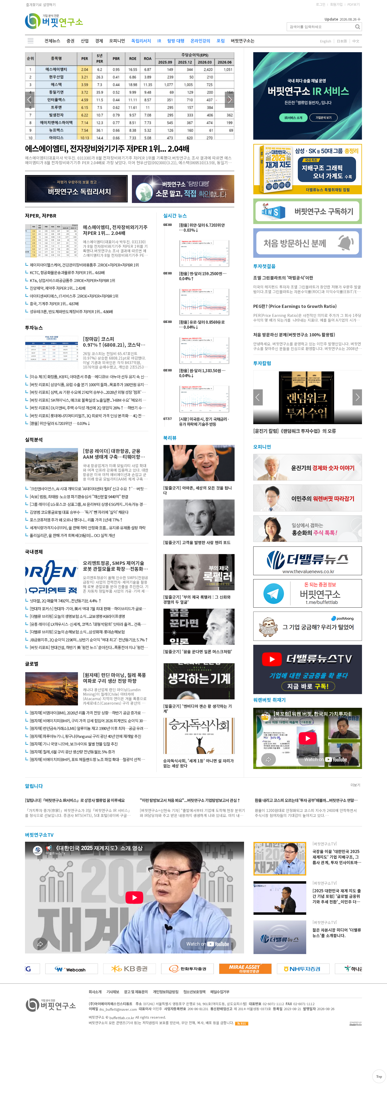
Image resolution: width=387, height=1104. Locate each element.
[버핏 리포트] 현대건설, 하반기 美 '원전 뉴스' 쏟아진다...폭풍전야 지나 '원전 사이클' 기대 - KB (89, 647)
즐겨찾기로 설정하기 (40, 4)
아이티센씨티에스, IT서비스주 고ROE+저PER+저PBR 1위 (74, 296)
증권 (71, 41)
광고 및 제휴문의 (136, 991)
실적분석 (34, 439)
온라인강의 (200, 41)
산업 (85, 41)
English (325, 41)
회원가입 (336, 4)
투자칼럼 (262, 363)
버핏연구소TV (39, 834)
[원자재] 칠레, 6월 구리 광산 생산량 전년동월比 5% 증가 (72, 751)
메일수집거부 (219, 991)
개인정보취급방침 (165, 991)
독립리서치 (141, 41)
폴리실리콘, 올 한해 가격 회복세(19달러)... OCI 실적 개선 (72, 535)
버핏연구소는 (243, 41)
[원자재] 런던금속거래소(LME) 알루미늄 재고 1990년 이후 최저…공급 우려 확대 (89, 728)
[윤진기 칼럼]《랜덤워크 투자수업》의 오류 (294, 430)
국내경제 (34, 551)
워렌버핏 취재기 (269, 700)
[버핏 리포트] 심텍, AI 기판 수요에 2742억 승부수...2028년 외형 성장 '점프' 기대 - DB (89, 392)
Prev (29, 100)
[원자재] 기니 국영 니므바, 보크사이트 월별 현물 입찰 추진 (74, 744)
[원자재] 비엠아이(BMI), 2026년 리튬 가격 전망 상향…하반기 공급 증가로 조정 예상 (89, 712)
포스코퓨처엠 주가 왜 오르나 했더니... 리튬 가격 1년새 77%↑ (76, 519)
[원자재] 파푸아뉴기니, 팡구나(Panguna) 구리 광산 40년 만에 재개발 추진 (85, 736)
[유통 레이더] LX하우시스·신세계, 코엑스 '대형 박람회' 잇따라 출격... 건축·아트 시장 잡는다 (89, 624)
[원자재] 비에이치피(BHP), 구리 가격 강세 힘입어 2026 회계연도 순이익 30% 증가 (89, 720)
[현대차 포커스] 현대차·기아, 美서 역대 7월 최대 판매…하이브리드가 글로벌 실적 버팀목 (89, 608)
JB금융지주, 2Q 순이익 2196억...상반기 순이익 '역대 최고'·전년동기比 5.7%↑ (89, 639)
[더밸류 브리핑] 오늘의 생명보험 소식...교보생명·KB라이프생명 (77, 616)
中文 (356, 41)
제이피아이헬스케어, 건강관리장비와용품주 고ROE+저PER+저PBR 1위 (84, 265)
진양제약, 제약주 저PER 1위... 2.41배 (57, 288)
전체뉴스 (52, 41)
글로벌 (31, 663)
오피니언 (117, 41)
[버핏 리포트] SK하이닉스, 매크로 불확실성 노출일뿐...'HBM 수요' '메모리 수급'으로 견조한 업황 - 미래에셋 (89, 400)
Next (229, 100)
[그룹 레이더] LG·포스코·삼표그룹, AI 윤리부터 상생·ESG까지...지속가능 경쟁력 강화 (89, 504)
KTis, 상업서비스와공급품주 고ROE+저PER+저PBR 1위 (72, 280)
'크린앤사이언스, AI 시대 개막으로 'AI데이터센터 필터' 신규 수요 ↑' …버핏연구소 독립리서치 (89, 488)
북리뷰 (170, 437)
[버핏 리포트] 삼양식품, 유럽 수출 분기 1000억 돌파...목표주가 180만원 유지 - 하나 (89, 384)
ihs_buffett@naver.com (118, 1009)
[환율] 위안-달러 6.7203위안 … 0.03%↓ (60, 423)
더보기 (355, 784)
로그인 (320, 4)
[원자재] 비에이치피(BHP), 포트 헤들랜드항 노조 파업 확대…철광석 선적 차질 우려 (89, 759)
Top (379, 1076)
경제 (99, 41)
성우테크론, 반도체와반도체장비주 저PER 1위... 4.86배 (71, 311)
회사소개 (95, 991)
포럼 (221, 41)
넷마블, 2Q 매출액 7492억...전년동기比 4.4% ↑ (66, 600)
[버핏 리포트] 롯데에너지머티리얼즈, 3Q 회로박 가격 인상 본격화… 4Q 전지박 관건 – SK (89, 415)
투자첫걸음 (264, 266)
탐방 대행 (175, 41)
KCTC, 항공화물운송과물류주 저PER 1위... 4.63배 (67, 272)
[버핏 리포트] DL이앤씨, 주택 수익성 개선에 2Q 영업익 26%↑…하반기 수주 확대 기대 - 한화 (89, 407)
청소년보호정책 (194, 991)
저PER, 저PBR (40, 215)
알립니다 (34, 785)
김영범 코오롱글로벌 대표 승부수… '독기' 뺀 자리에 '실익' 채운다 (79, 512)
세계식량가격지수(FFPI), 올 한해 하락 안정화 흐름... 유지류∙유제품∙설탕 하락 (88, 527)
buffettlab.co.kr (122, 1017)
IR (159, 41)
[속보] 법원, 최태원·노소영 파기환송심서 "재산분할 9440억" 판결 (79, 496)
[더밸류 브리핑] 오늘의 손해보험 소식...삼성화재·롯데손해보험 (77, 632)
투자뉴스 (34, 327)
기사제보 (112, 991)
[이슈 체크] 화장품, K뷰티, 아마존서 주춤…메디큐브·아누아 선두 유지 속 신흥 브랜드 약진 (89, 376)
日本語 (342, 41)
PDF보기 (354, 4)
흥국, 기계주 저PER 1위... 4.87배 (54, 303)
